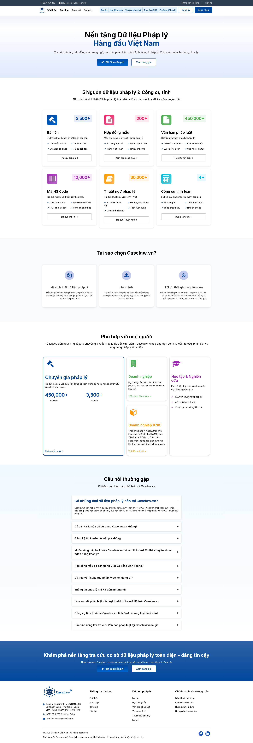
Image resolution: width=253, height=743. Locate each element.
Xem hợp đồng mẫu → (126, 158)
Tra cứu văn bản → (183, 158)
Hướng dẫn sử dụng (190, 3)
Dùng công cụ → (183, 217)
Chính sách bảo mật (184, 702)
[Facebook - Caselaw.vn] (201, 733)
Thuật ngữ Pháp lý (167, 10)
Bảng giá (76, 10)
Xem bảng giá (143, 62)
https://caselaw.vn (83, 737)
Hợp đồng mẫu (116, 10)
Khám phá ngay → (54, 451)
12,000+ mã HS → (137, 451)
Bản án (104, 10)
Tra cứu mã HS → (69, 217)
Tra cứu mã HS (150, 10)
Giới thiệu (52, 10)
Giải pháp (64, 10)
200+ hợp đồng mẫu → (139, 396)
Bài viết (88, 10)
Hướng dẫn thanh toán (186, 711)
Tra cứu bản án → (69, 158)
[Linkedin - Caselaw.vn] (207, 733)
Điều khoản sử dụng (185, 698)
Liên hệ (208, 3)
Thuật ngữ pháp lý (141, 715)
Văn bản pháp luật (133, 10)
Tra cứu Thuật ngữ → (126, 219)
